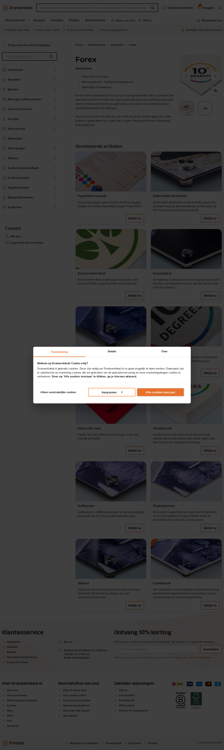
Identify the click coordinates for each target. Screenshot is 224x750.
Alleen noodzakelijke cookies (58, 392)
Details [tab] (112, 351)
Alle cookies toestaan (160, 392)
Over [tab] (164, 351)
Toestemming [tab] (59, 351)
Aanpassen (109, 392)
